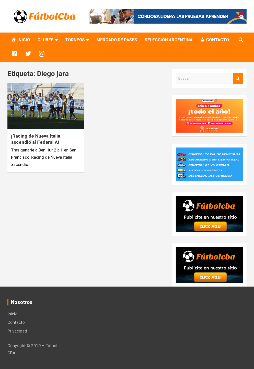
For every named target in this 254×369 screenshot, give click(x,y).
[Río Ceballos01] (209, 102)
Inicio (12, 313)
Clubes (45, 39)
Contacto (16, 322)
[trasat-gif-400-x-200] (209, 150)
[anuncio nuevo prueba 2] (209, 199)
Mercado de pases (116, 39)
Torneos (75, 39)
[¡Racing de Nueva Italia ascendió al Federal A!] (45, 106)
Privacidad (17, 331)
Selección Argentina (168, 39)
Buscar (238, 78)
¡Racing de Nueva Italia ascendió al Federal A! (35, 139)
